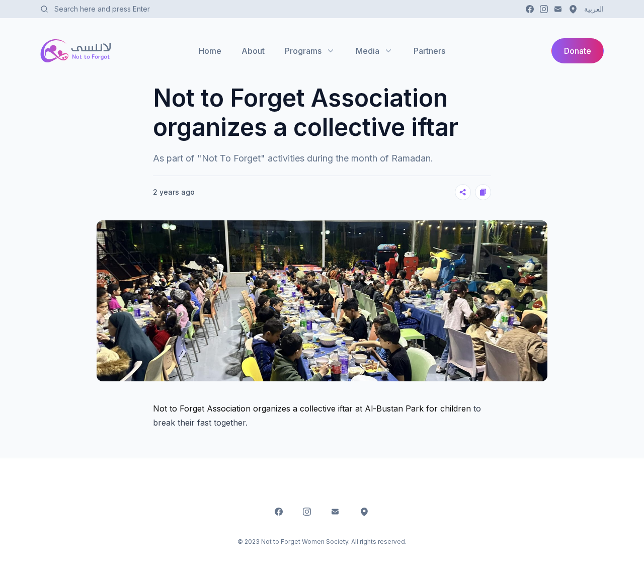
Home (210, 51)
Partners (429, 51)
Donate (577, 51)
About (253, 51)
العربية (594, 9)
